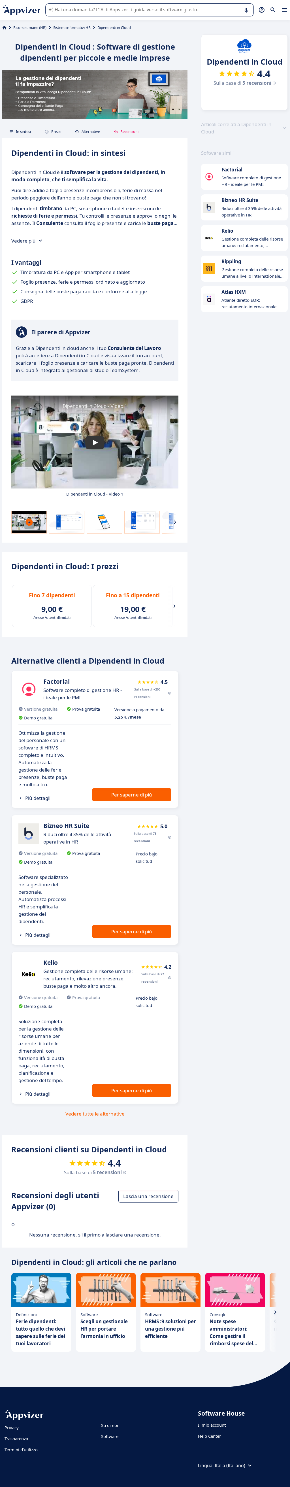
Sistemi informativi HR (72, 27)
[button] (94, 443)
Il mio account (212, 1425)
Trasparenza (16, 1438)
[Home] (4, 27)
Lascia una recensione (148, 1196)
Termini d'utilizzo (21, 1449)
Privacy (12, 1427)
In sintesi (23, 131)
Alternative (91, 131)
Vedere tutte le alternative (95, 1114)
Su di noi (109, 1425)
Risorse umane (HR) (29, 27)
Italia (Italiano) (230, 1465)
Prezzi (56, 131)
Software (109, 1436)
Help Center (209, 1436)
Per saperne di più (131, 794)
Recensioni (129, 131)
